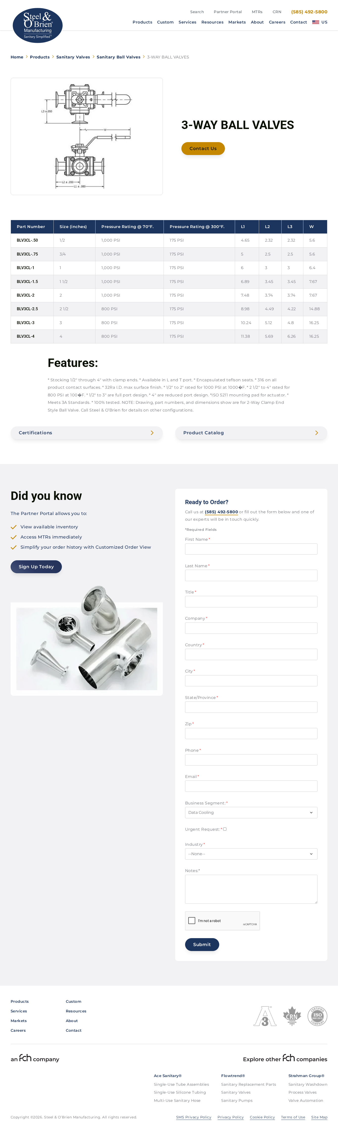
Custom (165, 22)
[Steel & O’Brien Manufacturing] (37, 25)
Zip (189, 723)
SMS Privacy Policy (194, 1117)
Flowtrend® (233, 1075)
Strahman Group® (306, 1075)
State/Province (201, 697)
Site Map (319, 1117)
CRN (277, 12)
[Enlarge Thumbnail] (86, 136)
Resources (212, 22)
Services (187, 22)
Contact (298, 22)
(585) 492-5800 (309, 12)
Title (190, 592)
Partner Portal (228, 12)
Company (196, 618)
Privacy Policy (230, 1117)
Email (192, 776)
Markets (237, 22)
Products (142, 22)
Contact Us (203, 148)
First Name (197, 539)
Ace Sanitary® (168, 1075)
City (190, 671)
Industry (195, 844)
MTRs (257, 12)
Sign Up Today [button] (36, 566)
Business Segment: (206, 803)
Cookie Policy (262, 1117)
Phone (193, 750)
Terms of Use (293, 1117)
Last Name (197, 566)
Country (194, 645)
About (257, 22)
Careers (277, 22)
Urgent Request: (203, 829)
